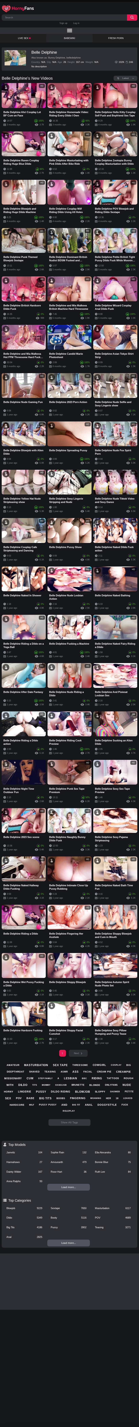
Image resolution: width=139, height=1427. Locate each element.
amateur (13, 1065)
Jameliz (24, 1152)
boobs (60, 1098)
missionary (13, 1078)
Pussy (68, 1227)
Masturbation (113, 1208)
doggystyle (107, 1104)
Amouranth (68, 1162)
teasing (50, 1071)
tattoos (113, 1078)
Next (76, 1053)
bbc (84, 1078)
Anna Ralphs (24, 1181)
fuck (125, 1105)
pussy (41, 1091)
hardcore (17, 1105)
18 (117, 1098)
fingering (78, 1098)
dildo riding (60, 1091)
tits (34, 1085)
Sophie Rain (68, 1152)
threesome (80, 1065)
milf (31, 1105)
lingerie (24, 1091)
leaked (128, 1098)
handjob (61, 1085)
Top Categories (19, 1200)
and (64, 1104)
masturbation (36, 1065)
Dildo (24, 1217)
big (128, 1065)
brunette (78, 1085)
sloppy (100, 1091)
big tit (76, 1105)
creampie (123, 1071)
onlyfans (111, 1085)
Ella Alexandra (113, 1152)
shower (115, 1091)
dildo (23, 1085)
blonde (94, 1085)
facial (87, 1071)
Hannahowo (24, 1162)
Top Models (17, 1145)
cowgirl (99, 1065)
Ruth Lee (113, 1171)
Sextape (68, 1208)
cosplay (116, 1065)
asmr (64, 1071)
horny (8, 1091)
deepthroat (15, 1071)
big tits (45, 1098)
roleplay (69, 1111)
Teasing (113, 1227)
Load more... (68, 1187)
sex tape (60, 1065)
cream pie (104, 1071)
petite (129, 1091)
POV (113, 1217)
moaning (95, 1098)
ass (75, 1071)
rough (128, 1078)
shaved (34, 1071)
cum (30, 1078)
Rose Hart (68, 1171)
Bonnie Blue (113, 1162)
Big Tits (24, 1227)
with (10, 1085)
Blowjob (24, 1208)
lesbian (70, 1078)
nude (127, 1085)
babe (30, 1098)
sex (8, 1098)
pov (19, 1098)
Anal (24, 1237)
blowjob (82, 1091)
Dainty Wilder (24, 1171)
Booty (68, 1217)
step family (45, 1078)
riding (97, 1078)
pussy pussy (48, 1105)
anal (89, 1104)
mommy (46, 1085)
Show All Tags (69, 1122)
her (108, 1098)
